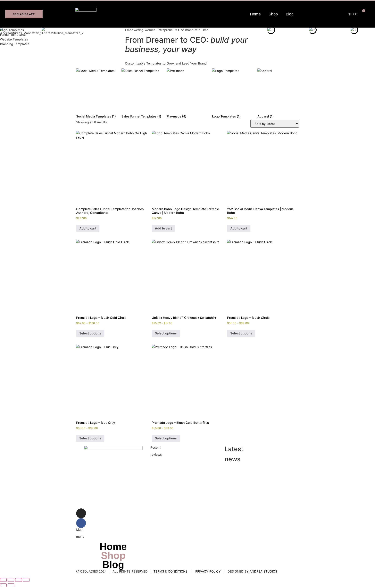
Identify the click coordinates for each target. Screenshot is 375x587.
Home (255, 14)
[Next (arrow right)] (11, 585)
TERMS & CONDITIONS (171, 571)
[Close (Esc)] (26, 580)
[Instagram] (81, 513)
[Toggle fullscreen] (11, 580)
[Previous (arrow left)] (3, 585)
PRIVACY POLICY (208, 571)
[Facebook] (81, 523)
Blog (290, 14)
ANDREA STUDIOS (263, 571)
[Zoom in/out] (3, 580)
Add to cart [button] (87, 228)
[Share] (18, 580)
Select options (90, 333)
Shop (273, 14)
